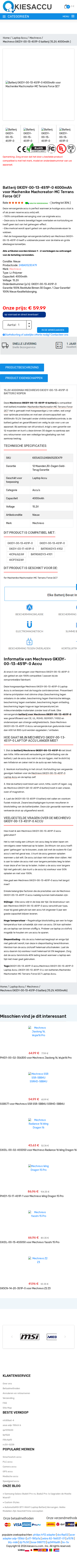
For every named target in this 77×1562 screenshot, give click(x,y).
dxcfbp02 (62, 1534)
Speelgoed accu (11, 1481)
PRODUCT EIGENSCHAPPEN (23, 378)
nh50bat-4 (8, 1420)
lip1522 (6, 1435)
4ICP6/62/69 (16, 554)
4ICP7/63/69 (16, 560)
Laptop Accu (19, 37)
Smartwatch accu (12, 1457)
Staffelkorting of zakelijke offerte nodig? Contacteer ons (36, 334)
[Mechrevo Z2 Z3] (38, 1260)
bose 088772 (38, 1542)
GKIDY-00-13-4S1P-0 (20, 543)
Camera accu (9, 1466)
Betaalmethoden (11, 1388)
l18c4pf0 (7, 1440)
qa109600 (8, 1430)
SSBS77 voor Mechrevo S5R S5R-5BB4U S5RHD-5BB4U (32, 1103)
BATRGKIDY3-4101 (41, 554)
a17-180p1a (33, 1538)
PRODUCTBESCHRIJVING (22, 367)
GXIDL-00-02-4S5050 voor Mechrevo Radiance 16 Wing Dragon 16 (38, 1150)
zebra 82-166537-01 (53, 1538)
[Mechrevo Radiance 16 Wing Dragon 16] (38, 1124)
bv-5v (65, 1542)
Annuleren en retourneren (16, 1393)
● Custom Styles (11, 1502)
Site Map (7, 1408)
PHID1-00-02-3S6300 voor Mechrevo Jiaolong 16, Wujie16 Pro (36, 1057)
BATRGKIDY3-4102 (52, 548)
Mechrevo (35, 37)
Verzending (8, 1398)
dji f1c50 (24, 1542)
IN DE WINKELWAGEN (53, 330)
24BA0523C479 (28, 265)
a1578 (70, 1538)
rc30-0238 (8, 1444)
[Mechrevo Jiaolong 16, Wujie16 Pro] (38, 1031)
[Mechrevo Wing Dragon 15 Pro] (38, 1168)
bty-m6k (13, 1542)
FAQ (5, 1403)
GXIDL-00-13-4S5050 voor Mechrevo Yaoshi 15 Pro (29, 1242)
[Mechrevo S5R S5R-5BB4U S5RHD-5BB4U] (38, 1077)
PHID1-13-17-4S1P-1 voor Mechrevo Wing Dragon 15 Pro (32, 1196)
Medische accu (10, 1476)
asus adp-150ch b (12, 1425)
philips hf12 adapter (44, 1534)
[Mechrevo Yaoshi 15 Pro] (38, 1214)
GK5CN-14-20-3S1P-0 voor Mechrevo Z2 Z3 (25, 1288)
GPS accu (8, 1471)
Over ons (7, 1383)
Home (6, 37)
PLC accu (7, 1462)
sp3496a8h (54, 1542)
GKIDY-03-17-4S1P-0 (21, 548)
